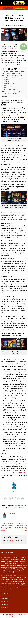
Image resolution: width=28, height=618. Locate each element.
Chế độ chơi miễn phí (11, 89)
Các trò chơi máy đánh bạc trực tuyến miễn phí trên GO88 (12, 93)
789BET (18, 614)
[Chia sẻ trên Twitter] (12, 498)
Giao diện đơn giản (11, 87)
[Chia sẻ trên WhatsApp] (5, 498)
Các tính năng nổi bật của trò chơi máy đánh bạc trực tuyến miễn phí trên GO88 (13, 78)
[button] (6, 3)
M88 (22, 614)
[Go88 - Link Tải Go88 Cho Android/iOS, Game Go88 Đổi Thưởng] (19, 3)
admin (22, 25)
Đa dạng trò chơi (11, 82)
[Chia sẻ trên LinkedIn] (22, 498)
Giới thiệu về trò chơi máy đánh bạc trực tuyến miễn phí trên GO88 (13, 72)
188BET (13, 614)
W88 (6, 614)
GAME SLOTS (14, 13)
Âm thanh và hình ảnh (12, 84)
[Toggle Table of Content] (23, 69)
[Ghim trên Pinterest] (18, 498)
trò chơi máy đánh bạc (19, 507)
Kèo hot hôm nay (18, 616)
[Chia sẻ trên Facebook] (9, 498)
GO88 (11, 507)
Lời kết (5, 96)
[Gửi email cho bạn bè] (15, 498)
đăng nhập (12, 540)
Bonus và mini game (11, 85)
